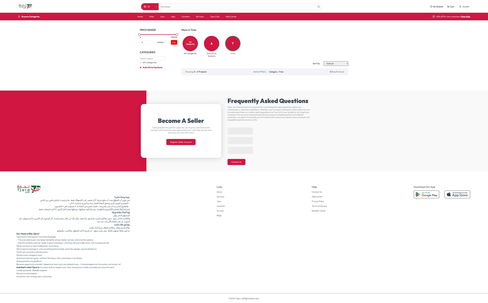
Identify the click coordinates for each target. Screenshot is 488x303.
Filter (174, 42)
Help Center (231, 16)
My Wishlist (438, 6)
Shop (151, 16)
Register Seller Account (181, 142)
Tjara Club (214, 16)
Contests (185, 16)
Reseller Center (319, 210)
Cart (452, 6)
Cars (162, 16)
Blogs (219, 215)
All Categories (149, 62)
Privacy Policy (318, 201)
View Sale (465, 16)
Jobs (173, 16)
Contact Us (236, 162)
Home (140, 16)
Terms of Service (319, 206)
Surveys (220, 210)
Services (200, 16)
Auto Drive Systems (152, 67)
